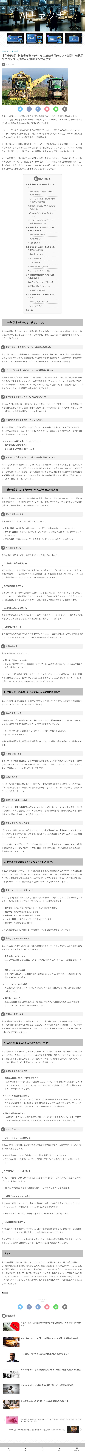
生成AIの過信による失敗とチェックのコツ (42, 214)
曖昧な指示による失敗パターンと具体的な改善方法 (42, 193)
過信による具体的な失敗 (39, 302)
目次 (41, 179)
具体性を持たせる (36, 254)
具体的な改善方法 (36, 239)
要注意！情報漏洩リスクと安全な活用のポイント (42, 207)
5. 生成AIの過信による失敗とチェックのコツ (41, 295)
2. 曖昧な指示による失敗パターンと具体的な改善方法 (41, 228)
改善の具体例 (35, 243)
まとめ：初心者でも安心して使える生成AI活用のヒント (42, 221)
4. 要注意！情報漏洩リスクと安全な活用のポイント (41, 276)
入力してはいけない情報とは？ (41, 282)
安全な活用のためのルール (40, 286)
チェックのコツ (36, 306)
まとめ (30, 310)
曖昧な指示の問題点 (37, 234)
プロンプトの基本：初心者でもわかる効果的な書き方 (42, 200)
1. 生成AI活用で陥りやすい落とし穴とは (41, 185)
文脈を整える (35, 262)
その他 (6, 1293)
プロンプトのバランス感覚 (40, 271)
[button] (78, 677)
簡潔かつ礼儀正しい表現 (39, 267)
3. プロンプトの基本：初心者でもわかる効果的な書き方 (41, 248)
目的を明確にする (36, 258)
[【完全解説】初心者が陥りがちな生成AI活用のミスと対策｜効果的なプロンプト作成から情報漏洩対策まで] (38, 109)
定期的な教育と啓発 (37, 290)
